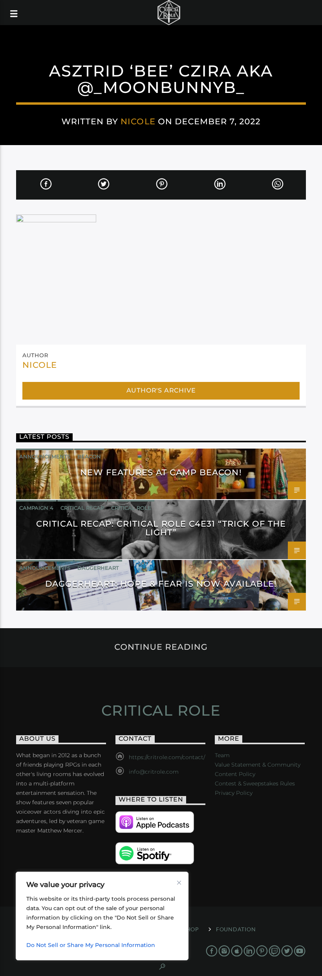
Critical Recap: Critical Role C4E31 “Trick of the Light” (161, 528)
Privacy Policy (233, 792)
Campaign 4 (36, 508)
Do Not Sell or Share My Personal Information (90, 945)
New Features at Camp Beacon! (161, 472)
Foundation (236, 929)
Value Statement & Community (257, 764)
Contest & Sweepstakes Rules (255, 783)
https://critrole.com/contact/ (167, 757)
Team (222, 755)
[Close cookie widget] (179, 882)
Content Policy (235, 774)
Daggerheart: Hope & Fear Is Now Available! (161, 584)
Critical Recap (82, 508)
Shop (191, 929)
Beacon (89, 456)
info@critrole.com (154, 771)
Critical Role (131, 508)
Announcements (44, 456)
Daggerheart (98, 568)
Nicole (138, 121)
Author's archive (161, 390)
